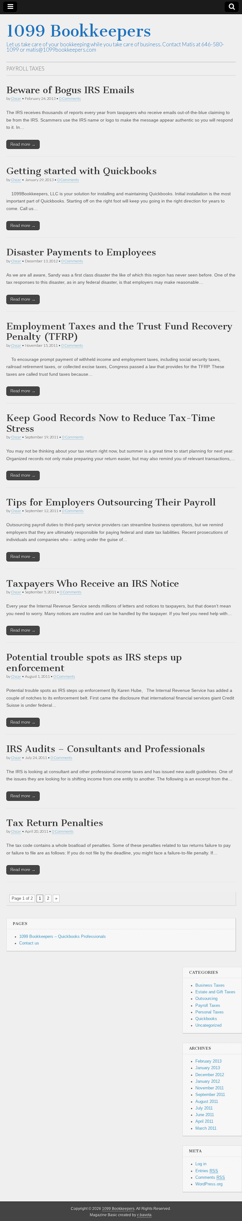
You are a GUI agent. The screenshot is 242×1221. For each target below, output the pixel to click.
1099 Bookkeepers (78, 31)
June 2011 (204, 1115)
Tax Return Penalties (54, 823)
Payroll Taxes (207, 1005)
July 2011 (204, 1108)
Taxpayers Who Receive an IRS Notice (92, 583)
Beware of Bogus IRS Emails (70, 90)
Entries (206, 1171)
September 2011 (210, 1095)
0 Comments (70, 98)
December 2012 (209, 1075)
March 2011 (205, 1128)
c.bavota (144, 1215)
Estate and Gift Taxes (215, 992)
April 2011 (204, 1121)
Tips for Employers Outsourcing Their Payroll (111, 502)
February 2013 (208, 1061)
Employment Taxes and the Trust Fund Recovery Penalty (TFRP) (119, 332)
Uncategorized (208, 1025)
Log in (200, 1164)
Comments (210, 1177)
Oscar (16, 98)
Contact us (29, 943)
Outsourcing (206, 998)
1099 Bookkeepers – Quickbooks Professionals (62, 936)
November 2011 (209, 1088)
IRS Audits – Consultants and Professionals (105, 749)
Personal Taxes (209, 1012)
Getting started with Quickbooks (81, 171)
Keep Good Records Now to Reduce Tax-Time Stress (110, 423)
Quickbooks (206, 1019)
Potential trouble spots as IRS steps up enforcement (94, 663)
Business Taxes (210, 985)
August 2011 (206, 1101)
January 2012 (207, 1081)
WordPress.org (208, 1184)
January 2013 (207, 1068)
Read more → (23, 144)
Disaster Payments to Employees (81, 252)
